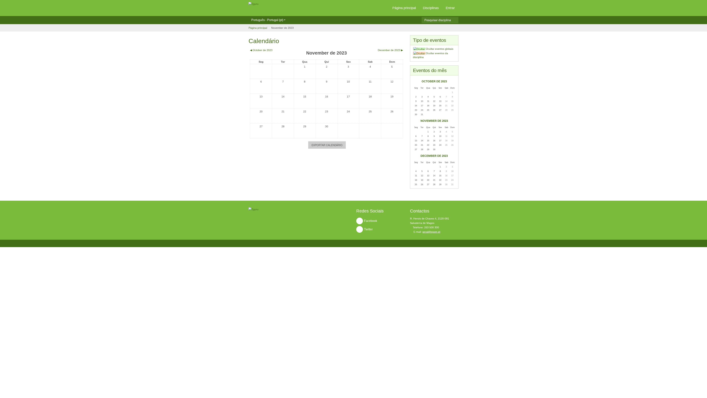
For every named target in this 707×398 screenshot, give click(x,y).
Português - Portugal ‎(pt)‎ (267, 20)
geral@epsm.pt (431, 231)
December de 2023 (434, 155)
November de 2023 (282, 27)
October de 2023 (434, 81)
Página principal (404, 8)
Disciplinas (431, 8)
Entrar (450, 8)
